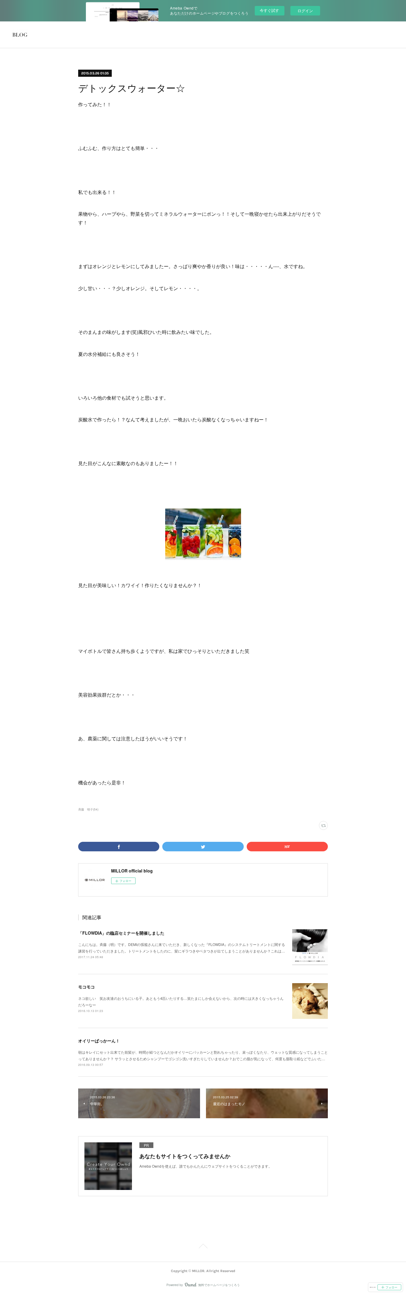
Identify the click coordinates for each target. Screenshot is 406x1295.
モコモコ (86, 987)
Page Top (203, 1247)
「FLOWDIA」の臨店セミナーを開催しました (121, 933)
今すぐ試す (269, 10)
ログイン (305, 10)
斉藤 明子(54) (88, 809)
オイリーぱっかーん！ (99, 1041)
